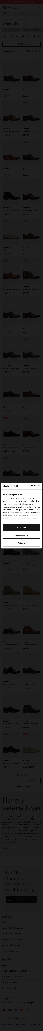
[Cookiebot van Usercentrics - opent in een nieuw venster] (30, 486)
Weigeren (22, 543)
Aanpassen (20, 535)
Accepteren (21, 527)
